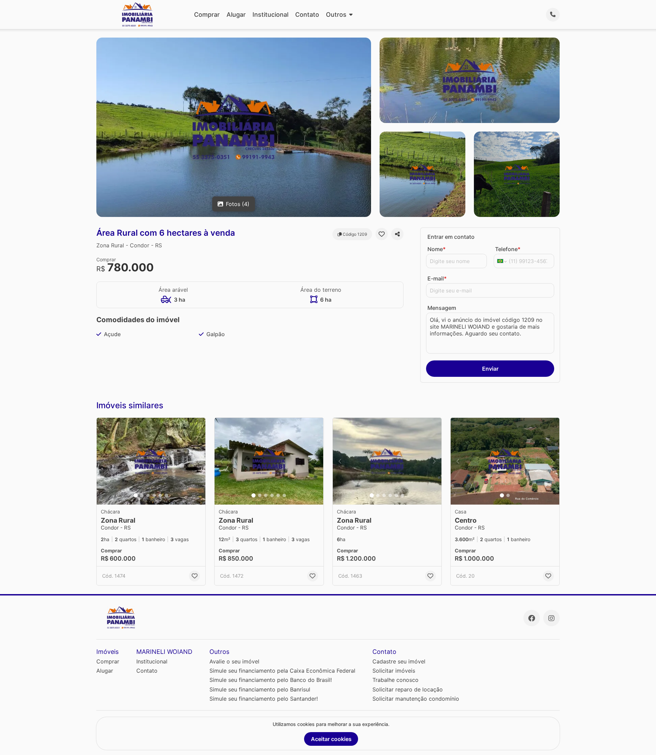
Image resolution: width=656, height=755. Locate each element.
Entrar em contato (451, 236)
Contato (307, 14)
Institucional (270, 14)
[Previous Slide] (104, 461)
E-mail (437, 278)
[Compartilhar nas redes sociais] (397, 234)
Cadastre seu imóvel (398, 661)
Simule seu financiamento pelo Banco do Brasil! (270, 679)
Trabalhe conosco (395, 679)
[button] (151, 461)
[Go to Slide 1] (136, 495)
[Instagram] (551, 618)
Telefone (507, 249)
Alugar (236, 14)
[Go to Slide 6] (166, 495)
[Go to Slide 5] (160, 495)
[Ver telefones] (553, 15)
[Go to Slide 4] (154, 495)
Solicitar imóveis (393, 670)
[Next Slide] (198, 461)
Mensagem (441, 307)
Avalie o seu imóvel (234, 661)
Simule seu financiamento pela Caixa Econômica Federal (282, 670)
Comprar (207, 14)
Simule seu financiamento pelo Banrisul (259, 689)
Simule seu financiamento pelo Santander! (263, 698)
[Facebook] (531, 618)
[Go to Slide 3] (148, 495)
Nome (436, 249)
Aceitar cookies (331, 739)
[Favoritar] (381, 234)
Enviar (490, 368)
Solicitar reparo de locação (407, 689)
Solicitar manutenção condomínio (415, 698)
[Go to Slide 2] (142, 495)
